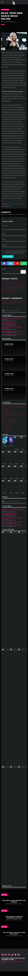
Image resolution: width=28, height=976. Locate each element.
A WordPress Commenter (8, 301)
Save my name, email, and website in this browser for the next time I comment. (15, 251)
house (22, 204)
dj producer (12, 204)
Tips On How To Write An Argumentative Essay (13, 284)
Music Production (5, 9)
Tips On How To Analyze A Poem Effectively (13, 286)
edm (18, 204)
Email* (4, 239)
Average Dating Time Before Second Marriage (13, 406)
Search (4, 269)
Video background (8, 430)
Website (4, 245)
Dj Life (5, 417)
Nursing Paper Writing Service (9, 289)
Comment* (5, 225)
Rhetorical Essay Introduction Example (11, 281)
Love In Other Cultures (9, 420)
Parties (5, 425)
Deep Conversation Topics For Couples (14, 414)
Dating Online (7, 412)
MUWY (11, 206)
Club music (6, 409)
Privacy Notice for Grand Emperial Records (12, 962)
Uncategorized (7, 428)
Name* (4, 233)
